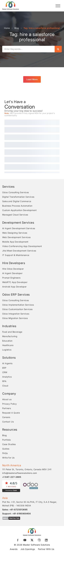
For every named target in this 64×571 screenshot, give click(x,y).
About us (6, 399)
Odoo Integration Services (15, 313)
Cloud (5, 385)
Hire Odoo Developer (13, 269)
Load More (32, 79)
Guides (5, 448)
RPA (4, 381)
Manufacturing (9, 336)
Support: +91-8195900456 (16, 513)
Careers (6, 417)
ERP (4, 368)
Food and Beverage (12, 332)
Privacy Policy (9, 404)
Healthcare (7, 345)
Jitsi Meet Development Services (19, 250)
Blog (16, 28)
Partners (6, 408)
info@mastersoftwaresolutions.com (19, 473)
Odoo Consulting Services (15, 192)
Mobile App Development (15, 241)
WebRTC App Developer (14, 282)
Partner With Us (46, 549)
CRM (4, 372)
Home (7, 28)
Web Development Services (16, 237)
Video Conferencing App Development (22, 246)
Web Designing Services (14, 233)
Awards (13, 549)
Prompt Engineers (11, 277)
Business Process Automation (17, 205)
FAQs (5, 453)
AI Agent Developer (12, 273)
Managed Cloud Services (15, 214)
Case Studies (9, 444)
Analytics (7, 376)
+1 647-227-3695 (11, 477)
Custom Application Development (19, 210)
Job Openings (28, 549)
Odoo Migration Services (15, 318)
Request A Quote (11, 412)
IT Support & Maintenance (15, 255)
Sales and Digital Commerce (16, 201)
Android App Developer (14, 286)
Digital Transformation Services (18, 197)
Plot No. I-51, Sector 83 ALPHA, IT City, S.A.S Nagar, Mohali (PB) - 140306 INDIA (29, 504)
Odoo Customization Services (17, 309)
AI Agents (7, 363)
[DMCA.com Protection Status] (11, 518)
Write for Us (8, 457)
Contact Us (8, 421)
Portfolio (6, 440)
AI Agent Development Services (18, 228)
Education (7, 340)
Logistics (6, 349)
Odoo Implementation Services (18, 304)
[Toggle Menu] (58, 5)
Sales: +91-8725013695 (15, 509)
